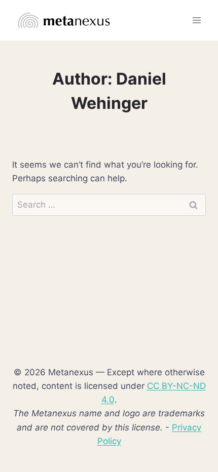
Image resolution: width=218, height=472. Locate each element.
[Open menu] (196, 20)
